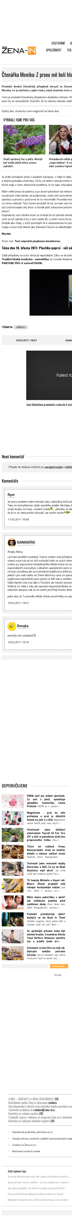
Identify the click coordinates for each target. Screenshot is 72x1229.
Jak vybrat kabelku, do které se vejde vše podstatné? (36, 1188)
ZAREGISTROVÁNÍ (54, 467)
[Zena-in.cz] (21, 50)
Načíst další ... (59, 966)
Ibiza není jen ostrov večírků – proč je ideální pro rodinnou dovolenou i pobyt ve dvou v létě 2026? (39, 1182)
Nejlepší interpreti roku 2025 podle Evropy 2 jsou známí (38, 1200)
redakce (52, 1103)
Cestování (58, 43)
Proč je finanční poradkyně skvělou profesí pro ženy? (36, 1194)
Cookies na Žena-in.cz (24, 1145)
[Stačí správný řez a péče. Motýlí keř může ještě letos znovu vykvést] (24, 139)
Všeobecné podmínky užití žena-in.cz (32, 1132)
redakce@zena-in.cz (44, 1110)
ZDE (57, 1099)
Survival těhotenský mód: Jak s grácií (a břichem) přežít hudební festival (39, 1177)
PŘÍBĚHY (21, 327)
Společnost (54, 50)
